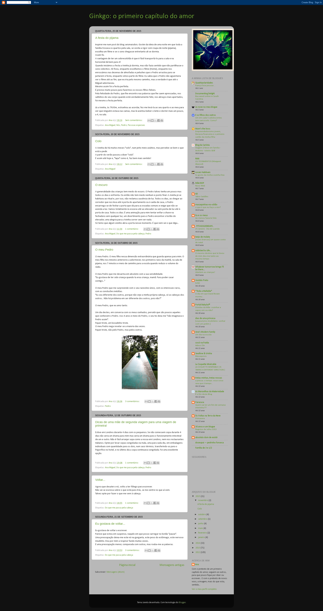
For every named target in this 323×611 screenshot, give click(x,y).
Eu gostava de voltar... (110, 523)
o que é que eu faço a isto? (208, 207)
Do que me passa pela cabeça (130, 234)
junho (201, 524)
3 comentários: (132, 401)
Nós (118, 125)
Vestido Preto (201, 280)
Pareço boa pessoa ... (205, 85)
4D (196, 194)
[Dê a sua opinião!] (152, 120)
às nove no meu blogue (206, 107)
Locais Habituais (202, 172)
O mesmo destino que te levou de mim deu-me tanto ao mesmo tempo (209, 256)
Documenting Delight (205, 94)
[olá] (197, 283)
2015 (198, 496)
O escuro (101, 185)
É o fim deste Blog (203, 394)
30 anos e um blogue (205, 427)
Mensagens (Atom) (115, 572)
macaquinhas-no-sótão (206, 205)
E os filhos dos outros (205, 115)
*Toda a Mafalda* (203, 291)
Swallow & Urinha (203, 353)
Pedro (124, 125)
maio (201, 528)
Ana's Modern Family (205, 332)
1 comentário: (132, 229)
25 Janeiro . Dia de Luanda (207, 229)
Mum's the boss (202, 129)
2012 (198, 552)
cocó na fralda (202, 343)
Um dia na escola (203, 335)
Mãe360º (199, 183)
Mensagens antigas (171, 565)
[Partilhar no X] (155, 120)
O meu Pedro (104, 249)
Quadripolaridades (204, 83)
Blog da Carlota (202, 145)
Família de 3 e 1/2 (203, 448)
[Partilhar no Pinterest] (162, 120)
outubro (202, 514)
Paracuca (199, 402)
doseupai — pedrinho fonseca (209, 443)
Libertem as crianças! (205, 272)
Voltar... (100, 479)
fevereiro (202, 533)
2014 (198, 543)
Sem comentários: (134, 120)
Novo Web (200, 186)
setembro (203, 519)
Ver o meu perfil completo (204, 589)
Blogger (182, 602)
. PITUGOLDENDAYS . (204, 226)
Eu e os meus (201, 215)
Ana (197, 564)
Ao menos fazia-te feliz (206, 218)
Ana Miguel (110, 125)
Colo (98, 141)
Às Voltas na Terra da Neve (208, 416)
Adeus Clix (200, 345)
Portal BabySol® (202, 305)
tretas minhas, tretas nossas (208, 378)
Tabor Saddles (201, 196)
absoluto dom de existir (206, 437)
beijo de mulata (202, 237)
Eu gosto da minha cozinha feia (209, 175)
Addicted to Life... (203, 250)
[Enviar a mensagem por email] (149, 120)
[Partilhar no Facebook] (158, 120)
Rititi (197, 159)
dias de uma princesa (205, 318)
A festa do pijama (106, 38)
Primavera (200, 418)
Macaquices (201, 356)
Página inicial (127, 565)
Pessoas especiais (136, 125)
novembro (203, 500)
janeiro (201, 537)
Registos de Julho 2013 (206, 429)
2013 (198, 548)
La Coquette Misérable (205, 364)
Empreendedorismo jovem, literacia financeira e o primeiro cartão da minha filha (209, 134)
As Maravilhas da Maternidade (209, 391)
